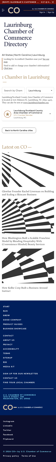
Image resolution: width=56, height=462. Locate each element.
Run (5, 311)
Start (6, 306)
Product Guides (13, 324)
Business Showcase (15, 328)
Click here (8, 68)
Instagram (8, 421)
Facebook (8, 434)
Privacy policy (11, 456)
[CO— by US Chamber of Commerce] (14, 10)
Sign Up (51, 12)
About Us (8, 340)
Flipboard (8, 439)
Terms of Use (29, 456)
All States (7, 54)
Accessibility (11, 349)
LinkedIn (8, 426)
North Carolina (22, 54)
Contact (8, 336)
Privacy (8, 344)
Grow (6, 315)
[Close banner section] (52, 2)
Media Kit (9, 366)
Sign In (42, 12)
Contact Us (10, 378)
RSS (5, 362)
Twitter (7, 430)
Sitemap (7, 358)
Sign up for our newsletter (20, 373)
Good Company (12, 320)
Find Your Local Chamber (19, 382)
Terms (6, 353)
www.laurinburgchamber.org (36, 103)
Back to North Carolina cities (19, 130)
